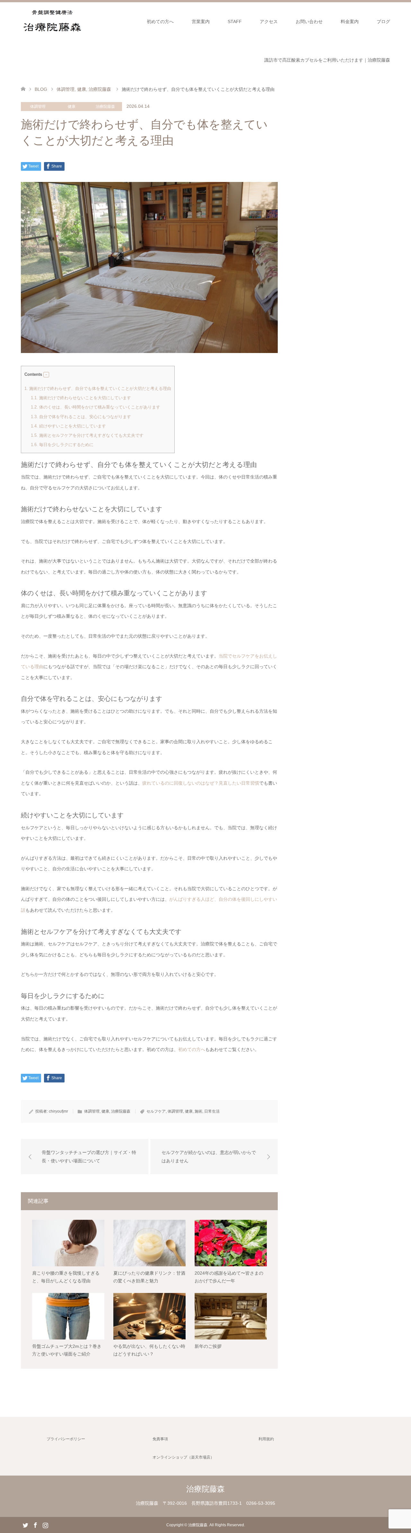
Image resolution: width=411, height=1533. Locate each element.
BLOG (41, 89)
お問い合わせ (309, 21)
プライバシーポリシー (66, 1439)
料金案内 (350, 21)
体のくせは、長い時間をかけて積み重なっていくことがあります (95, 407)
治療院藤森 (105, 106)
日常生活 (212, 1111)
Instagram (45, 1525)
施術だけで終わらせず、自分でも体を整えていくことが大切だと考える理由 (97, 388)
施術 (198, 1111)
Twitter (25, 1525)
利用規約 (266, 1439)
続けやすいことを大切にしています (68, 426)
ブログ (383, 21)
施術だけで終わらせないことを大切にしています (81, 397)
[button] (46, 375)
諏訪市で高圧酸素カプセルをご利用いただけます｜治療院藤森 (327, 60)
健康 (71, 106)
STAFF (235, 21)
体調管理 (38, 106)
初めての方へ (160, 21)
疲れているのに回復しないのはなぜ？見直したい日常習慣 (200, 783)
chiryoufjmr (58, 1111)
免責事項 (160, 1439)
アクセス (269, 21)
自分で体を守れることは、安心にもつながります (81, 416)
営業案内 (201, 21)
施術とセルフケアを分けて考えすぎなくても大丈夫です (87, 435)
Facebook (35, 1525)
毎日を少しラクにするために (62, 444)
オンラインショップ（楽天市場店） (183, 1457)
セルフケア (156, 1111)
